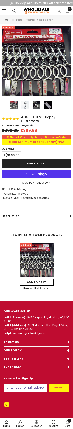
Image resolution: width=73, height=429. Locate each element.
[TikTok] (6, 404)
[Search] (14, 11)
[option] (36, 267)
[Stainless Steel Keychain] (37, 260)
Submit (58, 387)
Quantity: (8, 148)
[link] (20, 423)
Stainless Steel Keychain (36, 288)
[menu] (4, 11)
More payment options (36, 182)
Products (17, 19)
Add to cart (36, 163)
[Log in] (59, 11)
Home (5, 19)
